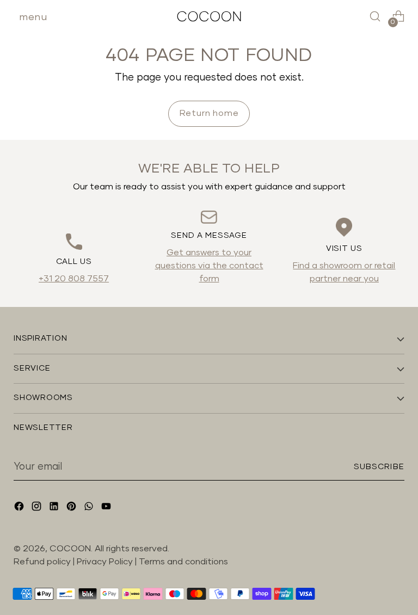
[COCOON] (209, 16)
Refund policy (42, 561)
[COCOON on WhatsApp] (89, 508)
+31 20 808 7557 (74, 278)
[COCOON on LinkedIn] (55, 508)
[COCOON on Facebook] (20, 508)
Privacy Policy (106, 561)
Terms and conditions (183, 561)
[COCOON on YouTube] (107, 508)
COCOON (70, 548)
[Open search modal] (375, 16)
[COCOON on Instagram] (37, 508)
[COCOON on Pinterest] (72, 508)
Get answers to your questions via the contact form (209, 265)
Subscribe (379, 467)
